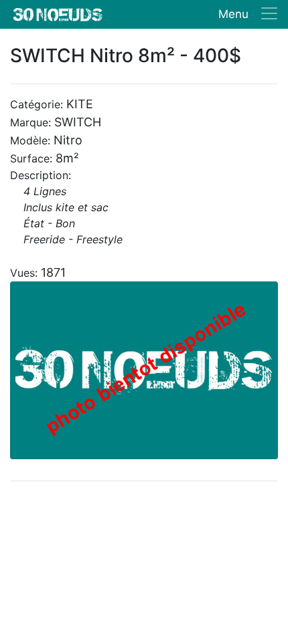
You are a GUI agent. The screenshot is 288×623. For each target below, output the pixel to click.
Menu (233, 14)
